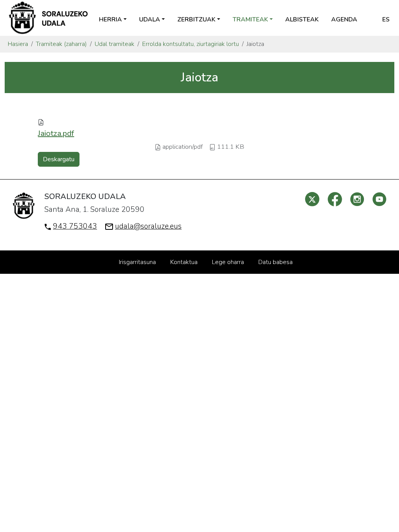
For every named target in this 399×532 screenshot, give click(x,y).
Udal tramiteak (114, 44)
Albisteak (302, 19)
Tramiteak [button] (250, 19)
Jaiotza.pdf (56, 133)
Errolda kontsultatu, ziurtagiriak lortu (190, 44)
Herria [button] (110, 19)
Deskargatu (58, 159)
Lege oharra (228, 262)
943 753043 (75, 226)
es (386, 19)
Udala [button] (149, 19)
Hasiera (18, 44)
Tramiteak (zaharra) (61, 44)
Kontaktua (184, 262)
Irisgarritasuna (137, 262)
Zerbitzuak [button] (196, 19)
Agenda (344, 19)
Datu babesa (275, 262)
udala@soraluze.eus (148, 226)
